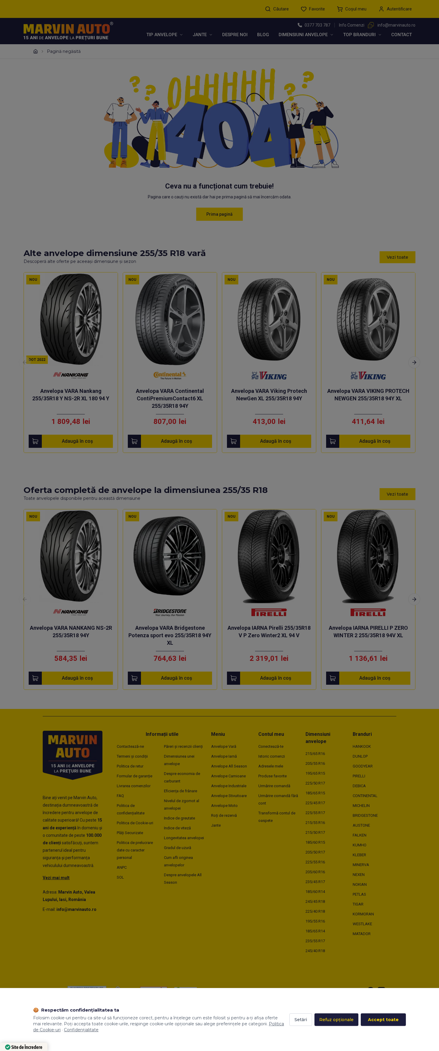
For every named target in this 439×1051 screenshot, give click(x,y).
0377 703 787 (317, 25)
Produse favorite (272, 776)
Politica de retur (130, 766)
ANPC (122, 867)
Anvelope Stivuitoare (229, 795)
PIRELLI (359, 776)
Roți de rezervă (224, 815)
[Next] (414, 362)
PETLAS (359, 894)
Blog (263, 34)
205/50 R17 (315, 852)
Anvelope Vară (223, 746)
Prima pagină (219, 214)
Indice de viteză (177, 828)
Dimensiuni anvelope (303, 34)
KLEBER (359, 855)
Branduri (362, 734)
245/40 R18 (315, 951)
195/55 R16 (315, 921)
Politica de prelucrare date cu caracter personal (135, 850)
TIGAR (358, 904)
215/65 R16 (315, 753)
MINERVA (361, 864)
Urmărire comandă (274, 786)
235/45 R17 (315, 882)
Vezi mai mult (56, 877)
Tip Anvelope (161, 34)
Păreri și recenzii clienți (183, 746)
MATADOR (362, 934)
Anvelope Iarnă (224, 756)
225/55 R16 (315, 862)
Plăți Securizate (130, 833)
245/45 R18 (315, 901)
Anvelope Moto (224, 805)
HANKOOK (362, 746)
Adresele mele (270, 766)
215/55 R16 (315, 822)
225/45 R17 (315, 803)
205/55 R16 (315, 763)
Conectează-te (270, 746)
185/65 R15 (315, 793)
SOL (120, 877)
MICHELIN (361, 805)
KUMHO (359, 845)
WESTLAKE (362, 924)
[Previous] (25, 362)
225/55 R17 (315, 813)
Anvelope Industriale (228, 786)
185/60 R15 (315, 842)
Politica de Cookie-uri (135, 823)
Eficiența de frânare (180, 791)
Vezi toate (397, 257)
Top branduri (359, 34)
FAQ (120, 795)
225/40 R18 (315, 911)
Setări (300, 1019)
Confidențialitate (81, 1029)
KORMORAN (363, 914)
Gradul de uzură (177, 847)
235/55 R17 (315, 941)
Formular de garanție (134, 776)
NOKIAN (360, 884)
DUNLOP (360, 756)
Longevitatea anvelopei (184, 838)
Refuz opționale (336, 1019)
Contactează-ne (130, 746)
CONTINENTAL (365, 795)
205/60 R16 (315, 872)
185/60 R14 (315, 891)
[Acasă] (35, 51)
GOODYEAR (363, 766)
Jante (200, 34)
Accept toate (383, 1019)
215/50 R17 (315, 832)
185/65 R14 (315, 931)
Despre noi (235, 34)
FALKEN (359, 835)
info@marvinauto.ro (396, 25)
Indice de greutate (179, 818)
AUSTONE (361, 825)
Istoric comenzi (271, 756)
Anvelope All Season (229, 766)
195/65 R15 (315, 773)
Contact (401, 34)
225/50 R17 (315, 783)
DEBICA (359, 786)
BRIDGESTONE (365, 815)
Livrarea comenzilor (134, 786)
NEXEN (359, 874)
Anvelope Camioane (228, 776)
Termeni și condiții (132, 756)
